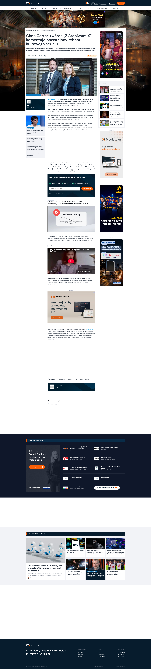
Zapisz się (86, 188)
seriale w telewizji (84, 379)
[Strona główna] (32, 3)
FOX (76, 379)
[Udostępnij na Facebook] (42, 55)
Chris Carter (62, 379)
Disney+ (70, 379)
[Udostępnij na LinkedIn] (44, 55)
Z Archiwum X (52, 379)
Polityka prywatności (98, 666)
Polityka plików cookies (120, 666)
